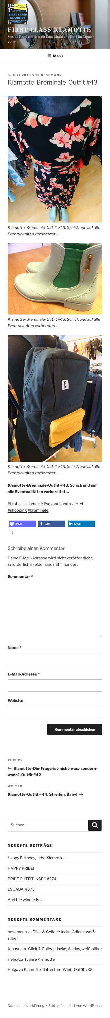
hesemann (51, 75)
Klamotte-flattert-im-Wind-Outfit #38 (58, 969)
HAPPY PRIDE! (21, 868)
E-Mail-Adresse (24, 674)
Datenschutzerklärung (26, 1005)
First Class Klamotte (49, 30)
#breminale (38, 510)
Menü (58, 56)
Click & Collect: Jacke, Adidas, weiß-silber (65, 949)
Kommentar (20, 576)
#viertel (76, 504)
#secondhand (56, 504)
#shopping (17, 510)
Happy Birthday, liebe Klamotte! (36, 858)
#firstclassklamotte (25, 504)
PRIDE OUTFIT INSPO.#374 (32, 879)
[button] (22, 524)
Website (15, 700)
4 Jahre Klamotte (39, 959)
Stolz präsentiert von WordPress (74, 1005)
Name (14, 647)
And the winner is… (25, 899)
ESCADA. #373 (21, 889)
